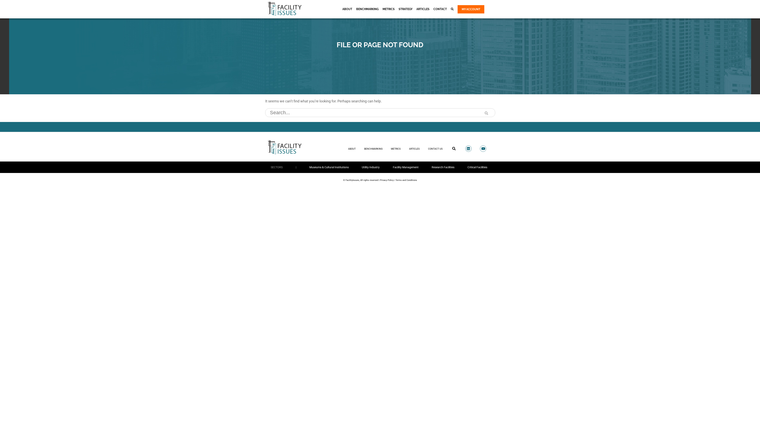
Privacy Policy (387, 180)
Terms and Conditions (406, 180)
